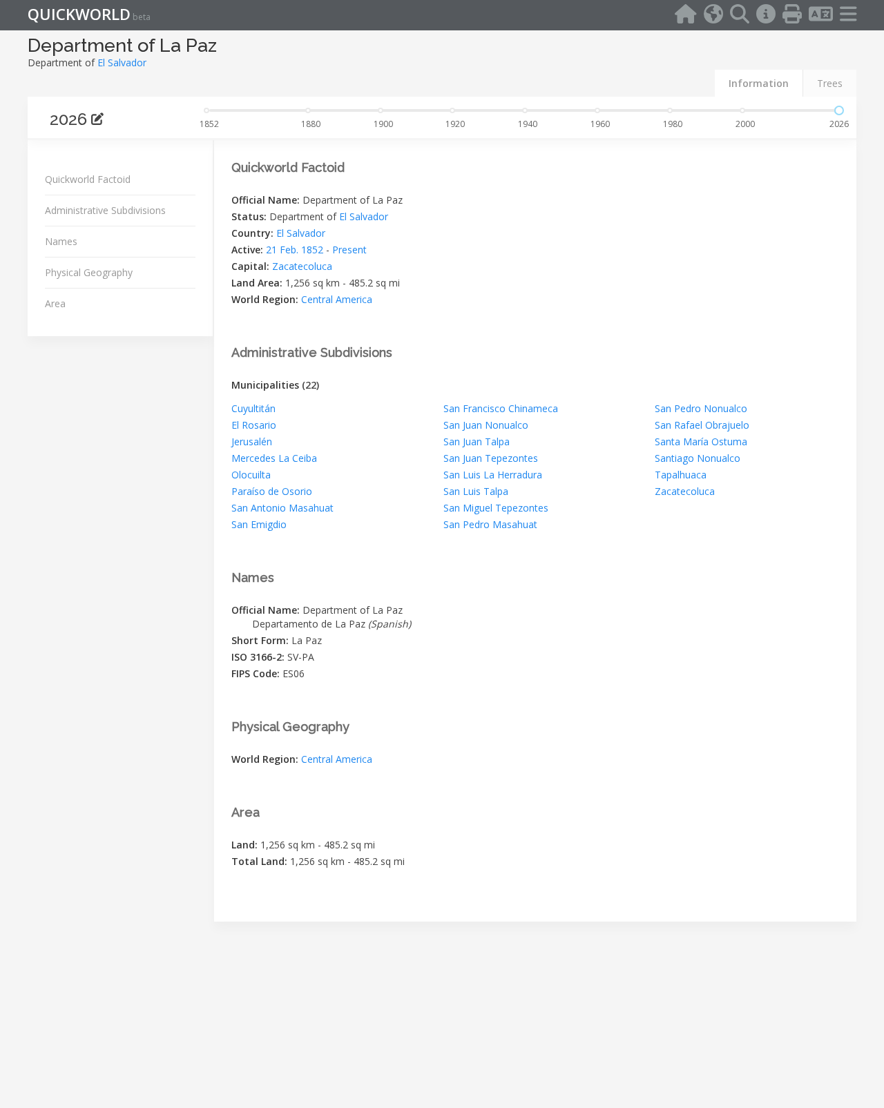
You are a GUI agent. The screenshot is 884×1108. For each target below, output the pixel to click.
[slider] (839, 110)
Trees (830, 83)
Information (759, 83)
